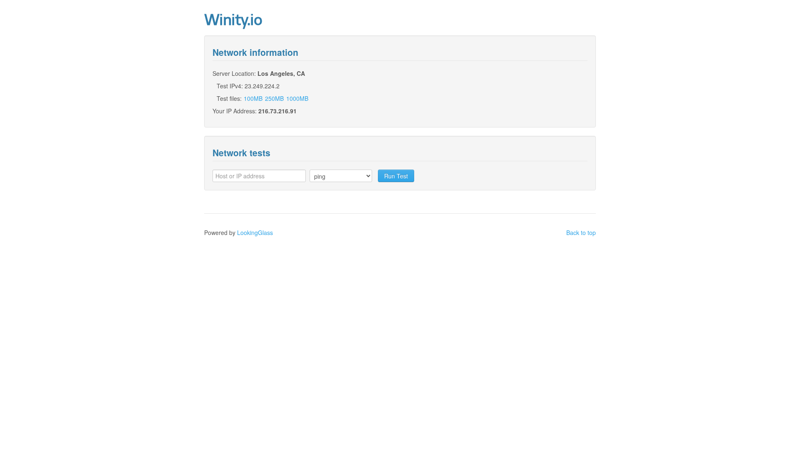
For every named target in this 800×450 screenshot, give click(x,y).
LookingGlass (255, 232)
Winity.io (233, 20)
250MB (274, 98)
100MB (253, 98)
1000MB (297, 98)
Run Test (396, 176)
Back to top (581, 232)
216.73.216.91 (277, 111)
